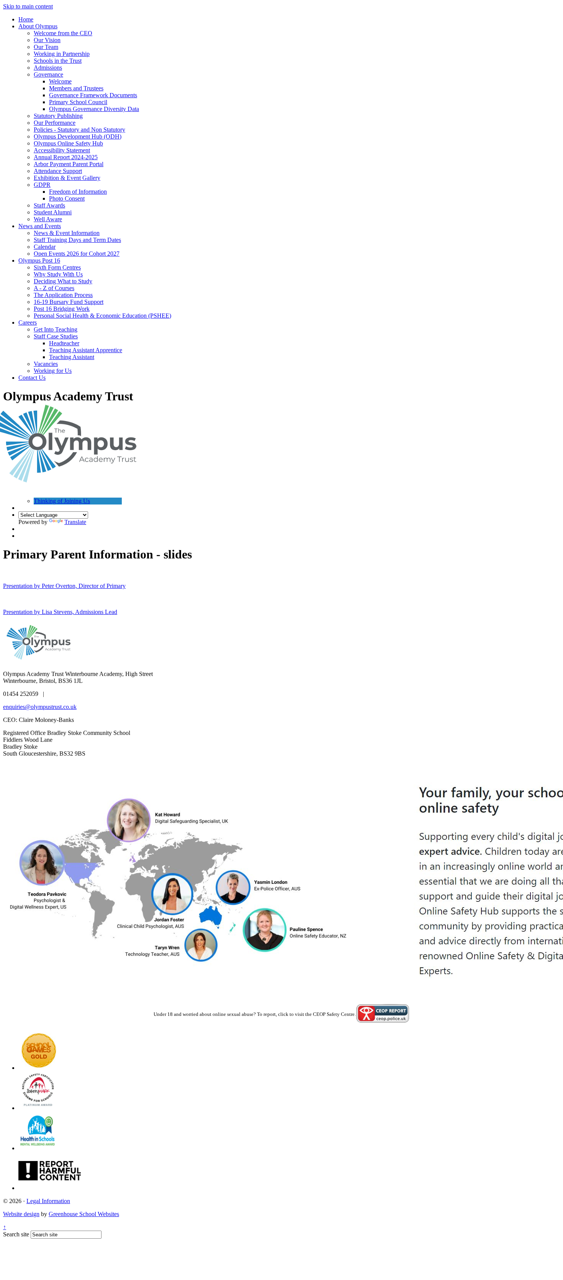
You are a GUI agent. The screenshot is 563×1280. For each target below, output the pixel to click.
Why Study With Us (58, 274)
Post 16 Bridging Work (62, 308)
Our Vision (47, 40)
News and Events (39, 226)
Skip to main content (28, 6)
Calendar (45, 246)
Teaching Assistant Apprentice (85, 350)
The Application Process (63, 295)
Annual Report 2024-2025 (66, 157)
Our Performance (54, 122)
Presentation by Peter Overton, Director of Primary (64, 586)
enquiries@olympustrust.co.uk (40, 707)
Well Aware (48, 219)
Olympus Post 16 (39, 260)
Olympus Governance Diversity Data (94, 109)
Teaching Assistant (71, 357)
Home (25, 19)
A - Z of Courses (54, 288)
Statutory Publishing (58, 116)
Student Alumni (53, 212)
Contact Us (32, 377)
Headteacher (64, 343)
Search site (16, 1234)
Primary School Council (78, 102)
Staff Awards (49, 205)
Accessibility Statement (62, 150)
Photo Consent (67, 198)
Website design (21, 1214)
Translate (75, 522)
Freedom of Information (78, 191)
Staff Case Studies (56, 336)
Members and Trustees (76, 88)
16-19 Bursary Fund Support (68, 302)
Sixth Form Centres (57, 267)
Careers (27, 322)
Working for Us (53, 370)
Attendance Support (58, 171)
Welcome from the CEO (63, 33)
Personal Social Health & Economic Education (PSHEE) (102, 315)
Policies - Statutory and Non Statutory (79, 129)
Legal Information (48, 1201)
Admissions (48, 67)
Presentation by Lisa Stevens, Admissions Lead (60, 612)
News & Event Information (67, 233)
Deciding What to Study (63, 281)
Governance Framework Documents (93, 95)
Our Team (46, 47)
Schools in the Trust (58, 60)
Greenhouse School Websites (84, 1214)
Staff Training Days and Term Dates (77, 240)
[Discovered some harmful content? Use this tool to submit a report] (49, 1188)
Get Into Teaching (55, 329)
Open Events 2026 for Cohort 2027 (76, 253)
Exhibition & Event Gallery (67, 178)
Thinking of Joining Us (62, 501)
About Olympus (37, 26)
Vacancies (46, 364)
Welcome (60, 81)
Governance (48, 74)
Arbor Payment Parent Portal (68, 164)
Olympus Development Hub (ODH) (77, 136)
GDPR (42, 184)
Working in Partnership (62, 54)
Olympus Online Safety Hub (68, 143)
